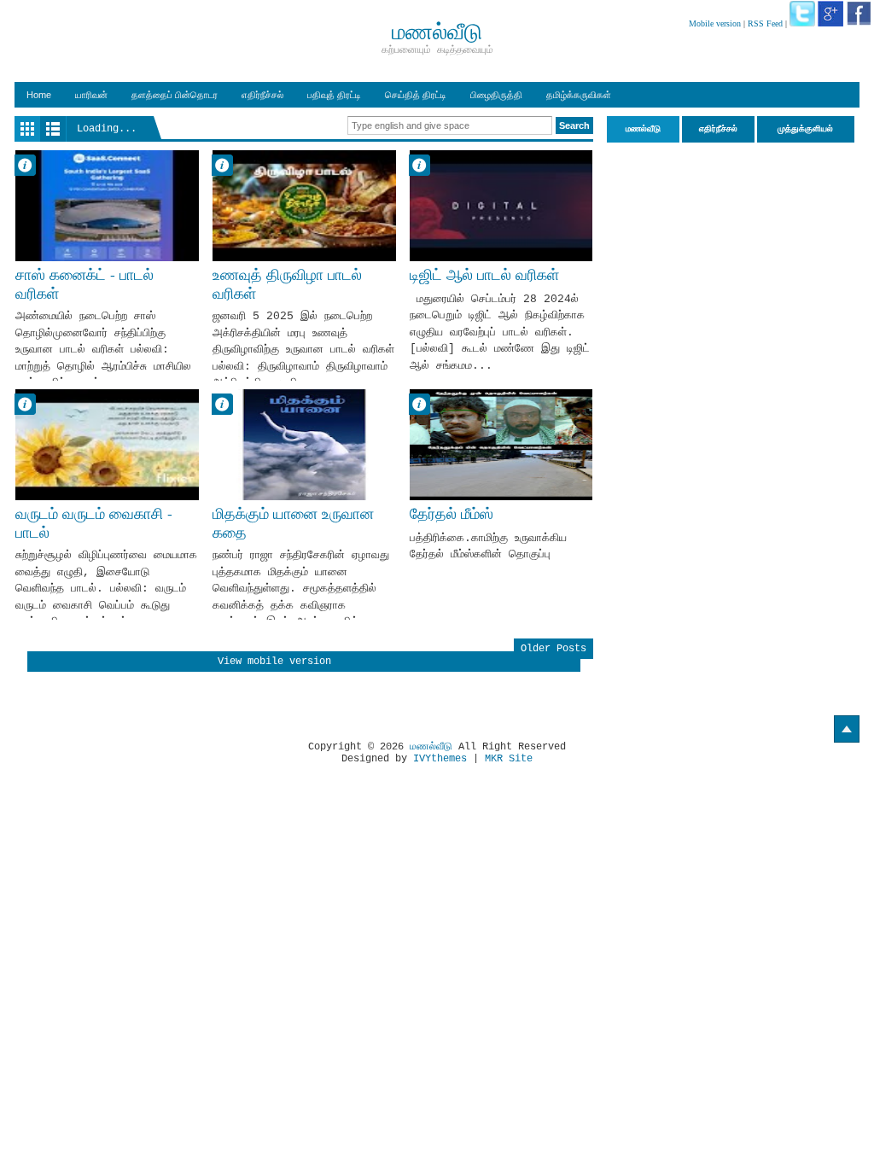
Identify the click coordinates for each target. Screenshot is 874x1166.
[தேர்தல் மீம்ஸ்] (501, 444)
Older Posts (553, 649)
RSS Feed (765, 23)
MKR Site (509, 759)
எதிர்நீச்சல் (262, 95)
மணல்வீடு (431, 747)
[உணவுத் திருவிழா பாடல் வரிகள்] (304, 205)
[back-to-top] (846, 729)
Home (38, 95)
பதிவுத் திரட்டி (334, 95)
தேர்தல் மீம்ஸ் (451, 513)
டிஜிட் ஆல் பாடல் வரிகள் (484, 274)
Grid (27, 129)
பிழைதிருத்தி (496, 95)
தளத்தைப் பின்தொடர (174, 95)
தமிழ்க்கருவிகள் (578, 95)
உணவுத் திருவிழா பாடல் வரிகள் (287, 283)
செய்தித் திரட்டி (415, 95)
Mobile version (715, 23)
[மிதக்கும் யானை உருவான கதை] (304, 444)
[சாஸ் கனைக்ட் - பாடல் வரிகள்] (107, 205)
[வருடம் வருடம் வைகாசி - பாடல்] (107, 444)
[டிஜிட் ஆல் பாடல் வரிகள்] (501, 205)
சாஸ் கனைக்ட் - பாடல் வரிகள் (84, 283)
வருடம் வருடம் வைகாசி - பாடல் (93, 522)
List (53, 129)
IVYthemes (440, 759)
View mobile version (274, 662)
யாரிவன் (91, 95)
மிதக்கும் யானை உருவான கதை (293, 522)
